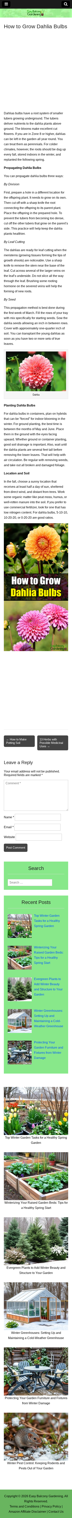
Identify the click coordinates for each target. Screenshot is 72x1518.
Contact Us (56, 1511)
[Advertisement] (36, 67)
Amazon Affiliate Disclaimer (27, 1511)
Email (9, 827)
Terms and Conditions (24, 1506)
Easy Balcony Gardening (46, 1496)
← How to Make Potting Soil (16, 741)
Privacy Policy (51, 1506)
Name (9, 817)
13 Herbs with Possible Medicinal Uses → (51, 743)
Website (9, 837)
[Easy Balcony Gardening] (36, 13)
